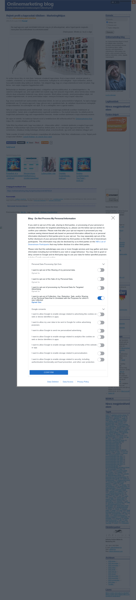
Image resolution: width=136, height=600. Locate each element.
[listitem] (68, 264)
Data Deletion (53, 382)
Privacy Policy (83, 382)
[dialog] (68, 300)
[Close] (113, 218)
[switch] (100, 270)
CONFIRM (49, 372)
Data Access (68, 382)
